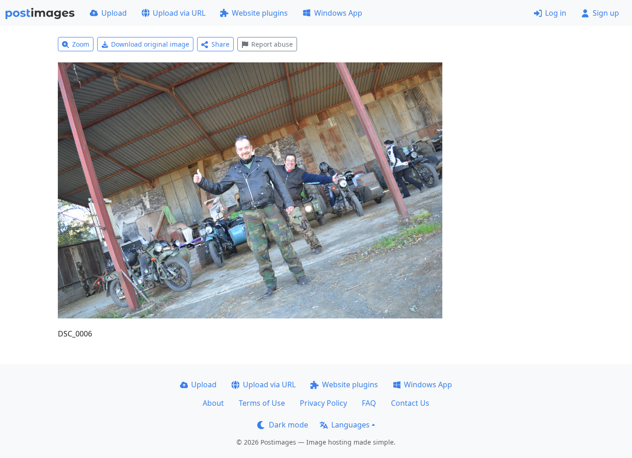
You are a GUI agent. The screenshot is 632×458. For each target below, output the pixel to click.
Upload (114, 13)
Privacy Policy (323, 403)
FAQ (369, 403)
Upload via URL (179, 13)
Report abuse (272, 44)
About (213, 403)
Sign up (606, 13)
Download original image (150, 44)
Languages (350, 425)
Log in (555, 13)
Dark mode (288, 425)
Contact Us (410, 403)
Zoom (80, 44)
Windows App (338, 13)
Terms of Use (262, 403)
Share (220, 44)
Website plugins (260, 13)
